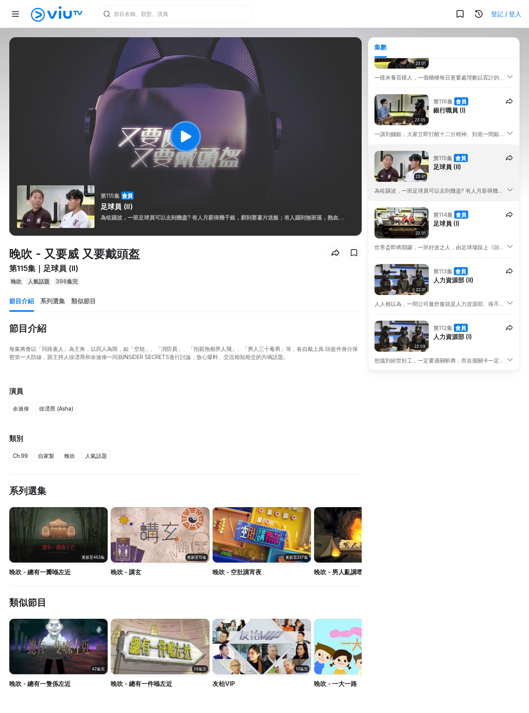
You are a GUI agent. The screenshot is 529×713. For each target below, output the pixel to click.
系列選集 (52, 301)
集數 (380, 47)
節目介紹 (21, 301)
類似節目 (83, 301)
